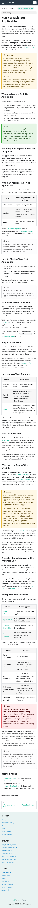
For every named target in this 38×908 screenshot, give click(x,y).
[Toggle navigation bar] (2, 2)
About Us (4, 876)
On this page (7, 13)
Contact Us (5, 873)
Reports (5, 409)
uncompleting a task (14, 229)
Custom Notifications (11, 786)
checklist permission (26, 231)
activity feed (5, 440)
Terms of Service (7, 884)
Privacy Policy (6, 887)
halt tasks (23, 61)
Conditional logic (21, 531)
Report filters (7, 620)
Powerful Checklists (8, 848)
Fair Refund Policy (7, 823)
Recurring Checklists (8, 856)
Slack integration (25, 479)
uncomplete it (16, 296)
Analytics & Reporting (9, 859)
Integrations (5, 853)
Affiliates (4, 881)
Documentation (6, 831)
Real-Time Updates (7, 862)
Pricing (3, 820)
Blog (3, 879)
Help (3, 828)
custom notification (22, 475)
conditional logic (22, 134)
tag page (6, 322)
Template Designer (8, 845)
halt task (22, 252)
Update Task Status (8, 336)
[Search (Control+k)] (35, 2)
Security (4, 890)
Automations (6, 851)
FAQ (2, 826)
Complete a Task (28, 47)
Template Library (7, 834)
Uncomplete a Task (11, 781)
